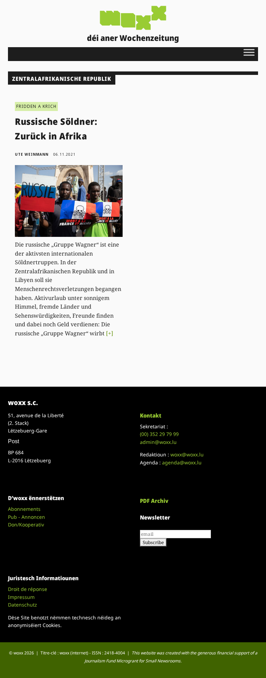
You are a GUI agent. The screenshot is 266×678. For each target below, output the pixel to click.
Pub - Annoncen (26, 517)
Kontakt (150, 415)
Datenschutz (22, 604)
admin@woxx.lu (158, 442)
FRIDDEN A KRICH (36, 106)
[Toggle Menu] (249, 52)
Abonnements (24, 509)
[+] (109, 333)
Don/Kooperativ (26, 524)
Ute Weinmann (31, 154)
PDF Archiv (154, 501)
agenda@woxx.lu (182, 462)
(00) (159, 434)
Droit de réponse (27, 589)
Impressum (21, 597)
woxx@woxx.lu (187, 454)
